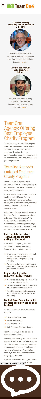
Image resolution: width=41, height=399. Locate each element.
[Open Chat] (20, 381)
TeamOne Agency (13, 125)
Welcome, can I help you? (11, 363)
